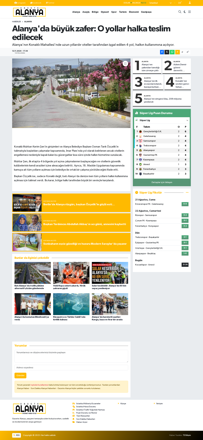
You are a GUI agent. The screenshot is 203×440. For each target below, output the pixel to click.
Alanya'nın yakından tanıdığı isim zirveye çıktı (151, 67)
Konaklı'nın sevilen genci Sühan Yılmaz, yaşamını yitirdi (182, 84)
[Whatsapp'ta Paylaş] (172, 52)
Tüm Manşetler (83, 416)
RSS (18, 435)
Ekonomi (134, 12)
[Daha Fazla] (177, 52)
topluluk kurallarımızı (39, 385)
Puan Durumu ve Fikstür (86, 413)
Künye (123, 404)
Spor (114, 12)
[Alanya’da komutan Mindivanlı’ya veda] (33, 304)
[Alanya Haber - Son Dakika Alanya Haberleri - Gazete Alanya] (29, 12)
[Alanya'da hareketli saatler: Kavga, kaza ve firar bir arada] (110, 304)
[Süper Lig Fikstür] (187, 192)
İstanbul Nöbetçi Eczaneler (88, 404)
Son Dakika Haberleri (85, 419)
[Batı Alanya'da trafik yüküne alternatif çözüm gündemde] (33, 273)
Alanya (76, 12)
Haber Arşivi (81, 422)
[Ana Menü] (189, 12)
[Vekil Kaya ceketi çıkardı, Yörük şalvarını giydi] (71, 273)
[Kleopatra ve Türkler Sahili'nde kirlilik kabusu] (71, 304)
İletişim (159, 404)
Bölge (95, 12)
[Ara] (180, 12)
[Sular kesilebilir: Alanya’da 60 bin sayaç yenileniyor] (110, 273)
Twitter (51, 3)
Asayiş (85, 12)
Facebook (36, 3)
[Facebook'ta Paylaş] (162, 52)
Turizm (123, 12)
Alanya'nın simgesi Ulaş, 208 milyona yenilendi (162, 100)
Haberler (16, 22)
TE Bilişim (187, 435)
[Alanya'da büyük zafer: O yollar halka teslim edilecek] (71, 93)
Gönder (20, 375)
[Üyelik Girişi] (188, 3)
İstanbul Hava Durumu (86, 407)
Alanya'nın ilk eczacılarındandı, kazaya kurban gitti (153, 84)
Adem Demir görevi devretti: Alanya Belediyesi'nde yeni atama (181, 67)
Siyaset (105, 12)
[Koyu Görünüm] (185, 12)
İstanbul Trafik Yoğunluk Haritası (90, 410)
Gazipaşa (146, 12)
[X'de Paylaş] (166, 52)
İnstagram (21, 3)
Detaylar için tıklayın (162, 182)
